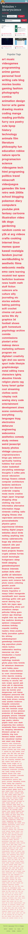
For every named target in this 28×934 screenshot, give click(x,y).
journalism (12, 633)
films (18, 263)
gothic (13, 598)
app (11, 614)
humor (18, 654)
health (12, 282)
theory (18, 854)
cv (21, 838)
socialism (11, 793)
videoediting (16, 781)
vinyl (9, 874)
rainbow (3, 902)
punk (18, 312)
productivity (20, 907)
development (9, 407)
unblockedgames (13, 887)
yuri (22, 606)
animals (7, 138)
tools (16, 734)
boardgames (18, 713)
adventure (9, 665)
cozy (13, 741)
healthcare (10, 808)
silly (13, 293)
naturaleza (21, 909)
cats (15, 80)
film (15, 138)
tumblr (16, 777)
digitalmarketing (11, 824)
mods (18, 841)
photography (10, 92)
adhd (16, 877)
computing (11, 759)
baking (6, 304)
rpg (22, 381)
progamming (7, 725)
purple (19, 806)
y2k (4, 234)
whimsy (9, 636)
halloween (13, 813)
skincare (10, 787)
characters (8, 374)
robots (5, 646)
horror (6, 105)
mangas (8, 803)
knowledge (4, 818)
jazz (3, 757)
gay (10, 457)
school (6, 196)
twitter (20, 894)
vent (3, 741)
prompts (19, 914)
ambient (18, 824)
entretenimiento (13, 904)
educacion (14, 475)
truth (8, 854)
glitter (6, 869)
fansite (20, 687)
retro (5, 192)
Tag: (3, 20)
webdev (18, 751)
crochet (12, 308)
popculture (11, 644)
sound (7, 798)
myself (22, 678)
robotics (16, 720)
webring (18, 911)
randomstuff (4, 889)
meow (4, 685)
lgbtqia (15, 789)
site (13, 544)
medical (15, 794)
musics (23, 871)
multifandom (12, 899)
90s (12, 315)
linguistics (13, 590)
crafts (6, 238)
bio (3, 636)
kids (23, 858)
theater (19, 747)
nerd (15, 785)
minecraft (8, 180)
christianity (9, 697)
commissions (9, 337)
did (5, 834)
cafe (19, 753)
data (8, 687)
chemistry (10, 749)
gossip (16, 897)
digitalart (7, 356)
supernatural (5, 777)
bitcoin (12, 791)
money (5, 538)
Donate (11, 929)
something (11, 901)
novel (22, 751)
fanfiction (7, 279)
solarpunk (17, 876)
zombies (3, 909)
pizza (10, 662)
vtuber (5, 466)
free (3, 620)
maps (12, 799)
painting (15, 304)
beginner (7, 909)
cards (16, 849)
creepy (7, 771)
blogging (18, 196)
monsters (22, 796)
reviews (13, 440)
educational (10, 739)
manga (16, 113)
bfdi (22, 694)
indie (12, 363)
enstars (19, 823)
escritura (9, 861)
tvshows (6, 547)
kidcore (22, 818)
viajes (10, 886)
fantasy (7, 213)
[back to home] (2, 2)
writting (21, 808)
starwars (20, 757)
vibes (14, 872)
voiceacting (4, 848)
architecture (18, 481)
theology (13, 831)
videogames (7, 47)
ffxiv (7, 708)
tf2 (12, 713)
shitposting (4, 833)
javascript (15, 444)
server (9, 859)
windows (6, 625)
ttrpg (17, 418)
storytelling (7, 469)
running (21, 699)
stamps (15, 609)
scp (8, 887)
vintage (6, 451)
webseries (4, 824)
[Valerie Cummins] (21, 41)
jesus (22, 753)
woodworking (9, 914)
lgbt (4, 359)
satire (12, 881)
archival (13, 916)
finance (5, 568)
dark (15, 687)
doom (12, 777)
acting (23, 749)
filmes (14, 727)
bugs (4, 541)
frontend (13, 906)
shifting (12, 907)
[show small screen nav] (26, 1)
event (3, 785)
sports (15, 155)
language (19, 496)
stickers (19, 745)
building (11, 839)
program (7, 352)
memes (7, 246)
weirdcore (16, 484)
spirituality (7, 460)
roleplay (6, 396)
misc (8, 753)
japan (11, 496)
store (3, 755)
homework (17, 833)
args (13, 751)
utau (3, 708)
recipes (9, 683)
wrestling (12, 706)
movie (11, 493)
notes (23, 851)
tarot (16, 596)
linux (16, 242)
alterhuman (16, 839)
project (5, 487)
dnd (9, 359)
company (6, 864)
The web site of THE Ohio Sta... (7, 33)
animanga (19, 801)
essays (5, 593)
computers (9, 205)
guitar (20, 385)
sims (11, 882)
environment (13, 757)
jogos (14, 604)
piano (16, 668)
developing (12, 909)
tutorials (13, 853)
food (18, 76)
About (5, 929)
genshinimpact (5, 841)
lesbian (12, 736)
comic (17, 230)
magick (24, 902)
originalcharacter (5, 879)
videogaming (10, 821)
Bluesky (22, 926)
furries (20, 553)
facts (13, 892)
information (7, 508)
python (21, 633)
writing (6, 80)
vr (20, 590)
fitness (13, 514)
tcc (23, 801)
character (13, 856)
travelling (21, 727)
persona (15, 779)
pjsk (21, 683)
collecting (18, 583)
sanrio (21, 359)
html (5, 172)
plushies (10, 701)
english (5, 617)
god (10, 747)
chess (12, 630)
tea (10, 751)
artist (15, 341)
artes (14, 773)
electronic (5, 747)
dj (20, 763)
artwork (4, 804)
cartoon (5, 614)
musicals (16, 660)
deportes (11, 676)
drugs (11, 841)
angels (14, 804)
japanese (15, 547)
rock (14, 396)
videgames (10, 911)
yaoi (18, 544)
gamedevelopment (11, 565)
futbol (11, 593)
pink (16, 209)
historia (4, 749)
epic (3, 793)
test (15, 275)
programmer (5, 775)
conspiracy (10, 818)
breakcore (18, 701)
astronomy (18, 517)
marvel (5, 601)
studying (18, 676)
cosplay (16, 490)
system (17, 588)
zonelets (5, 706)
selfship (15, 858)
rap (15, 617)
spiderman (4, 859)
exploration (12, 896)
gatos (13, 523)
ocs (11, 122)
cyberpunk (16, 451)
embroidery (21, 892)
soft (15, 851)
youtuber (21, 876)
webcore (17, 457)
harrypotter (18, 836)
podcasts (13, 803)
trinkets (23, 781)
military (9, 881)
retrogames (4, 829)
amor (4, 678)
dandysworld (17, 862)
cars (11, 271)
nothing (6, 535)
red (2, 907)
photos (15, 447)
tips (17, 909)
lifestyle (20, 363)
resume (22, 596)
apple (12, 874)
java (11, 798)
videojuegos (10, 184)
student (19, 736)
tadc (5, 906)
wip (9, 541)
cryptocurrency (11, 884)
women (17, 826)
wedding (14, 816)
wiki (19, 598)
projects (12, 550)
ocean (7, 673)
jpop (15, 749)
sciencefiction (9, 35)
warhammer (9, 906)
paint (7, 917)
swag (4, 699)
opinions (17, 912)
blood (14, 882)
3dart (17, 848)
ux (5, 858)
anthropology (11, 823)
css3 (6, 902)
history (4, 35)
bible (17, 813)
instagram (7, 877)
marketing (8, 348)
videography (19, 767)
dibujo (9, 869)
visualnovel (9, 804)
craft (14, 692)
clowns (11, 755)
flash (20, 779)
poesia (8, 834)
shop (14, 499)
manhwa (18, 739)
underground (4, 874)
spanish (16, 683)
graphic (5, 722)
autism (5, 571)
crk (2, 864)
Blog (19, 929)
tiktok (6, 794)
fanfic (4, 604)
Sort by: (4, 16)
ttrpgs (17, 508)
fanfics (12, 851)
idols (6, 887)
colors (16, 808)
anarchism (5, 745)
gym (23, 598)
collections (4, 899)
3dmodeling (18, 729)
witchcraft (17, 541)
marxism (16, 892)
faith (15, 909)
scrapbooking (8, 826)
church (19, 877)
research (6, 544)
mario (16, 755)
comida (6, 334)
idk (4, 222)
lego (13, 783)
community (16, 411)
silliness (9, 907)
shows (15, 323)
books (16, 84)
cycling (19, 844)
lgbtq (18, 374)
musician (22, 911)
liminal (21, 841)
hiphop (20, 692)
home (22, 697)
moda (4, 493)
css (15, 359)
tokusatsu (9, 916)
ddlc (16, 914)
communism (15, 704)
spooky (23, 896)
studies (16, 907)
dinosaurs (6, 732)
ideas (9, 799)
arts (15, 290)
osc (12, 652)
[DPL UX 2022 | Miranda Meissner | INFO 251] (21, 28)
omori (8, 741)
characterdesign (16, 673)
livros (18, 749)
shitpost (17, 867)
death (20, 722)
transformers (17, 743)
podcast (5, 718)
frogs (15, 829)
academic (10, 848)
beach (3, 892)
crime (13, 886)
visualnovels (7, 588)
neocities (20, 869)
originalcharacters (11, 454)
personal (8, 76)
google (19, 887)
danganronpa (7, 692)
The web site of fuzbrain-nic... (7, 46)
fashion (18, 88)
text (22, 819)
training (19, 879)
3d (14, 319)
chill (3, 809)
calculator (20, 881)
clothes (6, 392)
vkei (20, 680)
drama (3, 796)
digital (13, 529)
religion (6, 381)
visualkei (8, 896)
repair (15, 901)
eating (18, 814)
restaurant (4, 808)
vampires (19, 577)
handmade (11, 864)
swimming (20, 791)
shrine (16, 697)
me (14, 352)
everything (8, 414)
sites (3, 834)
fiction (11, 286)
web (12, 192)
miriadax (7, 899)
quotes (3, 844)
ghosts (14, 846)
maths (10, 743)
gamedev (8, 188)
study (5, 440)
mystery (5, 630)
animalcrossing (4, 897)
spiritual (11, 902)
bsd (20, 803)
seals (17, 856)
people (19, 794)
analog (21, 799)
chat (20, 514)
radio (22, 511)
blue (14, 725)
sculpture (7, 813)
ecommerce (12, 745)
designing (9, 729)
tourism (4, 816)
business (19, 279)
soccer (5, 475)
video (20, 217)
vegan (20, 896)
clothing (6, 502)
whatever (4, 765)
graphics (7, 319)
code (21, 400)
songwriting (4, 881)
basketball (14, 466)
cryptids (23, 846)
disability (14, 889)
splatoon (5, 622)
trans (21, 370)
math (20, 282)
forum (23, 789)
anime (6, 72)
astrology (6, 598)
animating (17, 884)
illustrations (10, 858)
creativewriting (20, 872)
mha (7, 891)
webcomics (8, 433)
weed (3, 789)
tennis (23, 823)
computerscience (7, 779)
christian (19, 819)
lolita (15, 753)
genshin (5, 585)
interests (14, 568)
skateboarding (8, 606)
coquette (5, 628)
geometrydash (4, 904)
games (15, 72)
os (22, 869)
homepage (15, 809)
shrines (20, 849)
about (14, 532)
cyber (19, 773)
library (13, 826)
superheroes (13, 854)
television (17, 574)
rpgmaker (22, 853)
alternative (19, 505)
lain (9, 604)
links (15, 662)
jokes (3, 916)
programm (17, 899)
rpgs (3, 720)
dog (3, 644)
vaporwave (7, 517)
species (21, 867)
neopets (22, 904)
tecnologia (14, 556)
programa (4, 823)
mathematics (7, 649)
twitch (19, 706)
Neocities (5, 926)
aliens (17, 606)
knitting (11, 577)
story (14, 400)
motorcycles (22, 906)
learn (23, 811)
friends (17, 378)
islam (12, 894)
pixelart (6, 341)
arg (13, 234)
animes (12, 553)
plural (3, 814)
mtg (19, 859)
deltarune (7, 425)
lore (12, 487)
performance (4, 861)
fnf (3, 665)
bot (8, 866)
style (4, 683)
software (19, 348)
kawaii (6, 251)
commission (12, 879)
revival (15, 881)
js (14, 808)
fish (23, 580)
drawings (17, 614)
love (22, 188)
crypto (5, 553)
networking (14, 834)
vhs (22, 804)
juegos (20, 529)
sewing (6, 400)
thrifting (20, 809)
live (9, 856)
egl (11, 814)
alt (12, 687)
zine (17, 652)
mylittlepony (4, 856)
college (4, 763)
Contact (19, 931)
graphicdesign (10, 367)
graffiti (9, 833)
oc (23, 230)
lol (3, 697)
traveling (5, 680)
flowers (13, 478)
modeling (4, 801)
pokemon (8, 201)
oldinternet (12, 877)
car (18, 732)
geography (6, 715)
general (11, 828)
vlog (11, 734)
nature (6, 155)
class (22, 882)
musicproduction (6, 851)
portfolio (18, 117)
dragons (5, 657)
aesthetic (8, 263)
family (4, 633)
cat (13, 312)
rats (3, 826)
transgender (20, 593)
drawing (7, 109)
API (23, 929)
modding (14, 628)
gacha (3, 836)
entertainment (10, 403)
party (3, 887)
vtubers (7, 761)
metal (5, 370)
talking (15, 844)
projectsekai (11, 917)
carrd (4, 668)
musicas (19, 851)
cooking (16, 238)
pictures (14, 715)
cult (8, 904)
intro (11, 617)
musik (3, 906)
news (5, 282)
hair (16, 823)
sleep (17, 559)
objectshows (18, 685)
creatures (23, 897)
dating (8, 901)
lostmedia (8, 871)
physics (5, 523)
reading (7, 117)
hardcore (4, 811)
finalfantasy (18, 904)
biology (5, 478)
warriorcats (9, 785)
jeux (18, 901)
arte (14, 105)
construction (13, 769)
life (17, 188)
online (4, 676)
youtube (7, 209)
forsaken (15, 864)
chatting (10, 794)
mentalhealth (7, 596)
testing (5, 529)
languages (8, 418)
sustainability (20, 829)
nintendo (6, 511)
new (16, 886)
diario (24, 907)
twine (6, 757)
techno (6, 793)
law (8, 690)
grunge (13, 732)
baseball (4, 773)
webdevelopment (9, 638)
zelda (22, 891)
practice (7, 862)
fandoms (6, 484)
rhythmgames (17, 874)
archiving (17, 916)
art (3, 47)
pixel (19, 690)
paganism (10, 889)
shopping (6, 499)
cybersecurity (16, 538)
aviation (18, 831)
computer (6, 481)
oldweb (21, 478)
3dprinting (20, 787)
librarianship (19, 47)
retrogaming (5, 769)
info (22, 535)
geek (16, 869)
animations (6, 609)
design (20, 101)
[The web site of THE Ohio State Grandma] (7, 28)
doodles (11, 866)
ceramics (4, 838)
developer (19, 620)
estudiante (10, 829)
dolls (11, 571)
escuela (10, 773)
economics (10, 801)
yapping (19, 821)
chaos (11, 871)
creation (4, 821)
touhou (11, 646)
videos (20, 234)
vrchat (22, 886)
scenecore (6, 711)
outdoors (20, 725)
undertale (6, 490)
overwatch (7, 892)
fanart (12, 385)
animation (8, 101)
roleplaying (15, 678)
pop (3, 759)
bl (11, 685)
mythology (6, 660)
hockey (15, 806)
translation (13, 775)
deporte (20, 755)
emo (5, 271)
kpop (12, 126)
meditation (12, 876)
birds (20, 532)
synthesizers (4, 884)
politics (7, 176)
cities (13, 914)
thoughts (6, 472)
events (11, 583)
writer (10, 846)
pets (23, 472)
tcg (13, 911)
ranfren (21, 916)
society (3, 849)
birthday (14, 625)
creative (19, 493)
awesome (5, 743)
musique (3, 882)
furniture (8, 844)
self (2, 914)
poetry (19, 122)
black (10, 892)
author (3, 803)
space (21, 275)
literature (8, 142)
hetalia (18, 843)
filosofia (7, 882)
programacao (12, 819)
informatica (7, 505)
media (20, 267)
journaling (8, 297)
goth (4, 326)
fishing (23, 806)
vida (10, 809)
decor (19, 866)
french (22, 854)
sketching (4, 799)
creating (4, 846)
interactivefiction (11, 897)
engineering (9, 429)
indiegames (6, 694)
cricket (21, 813)
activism (14, 711)
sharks (14, 747)
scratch (4, 753)
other (17, 571)
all (10, 574)
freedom (4, 806)
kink (8, 902)
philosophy (9, 147)
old (6, 759)
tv (22, 259)
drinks (5, 914)
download (16, 917)
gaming (7, 88)
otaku (15, 828)
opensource (9, 796)
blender (5, 670)
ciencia (17, 906)
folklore (3, 853)
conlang (20, 858)
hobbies (6, 463)
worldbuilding (11, 259)
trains (12, 761)
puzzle (12, 585)
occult (5, 556)
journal (17, 255)
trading (9, 783)
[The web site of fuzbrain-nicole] (7, 41)
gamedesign (7, 641)
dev (3, 739)
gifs (8, 685)
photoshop (4, 917)
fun (20, 147)
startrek (19, 864)
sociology (20, 798)
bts (3, 729)
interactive (17, 641)
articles (22, 862)
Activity (5, 13)
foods (9, 699)
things (18, 741)
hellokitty (5, 734)
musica (18, 109)
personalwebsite (10, 520)
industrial (18, 882)
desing (3, 894)
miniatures (9, 912)
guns (13, 859)
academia (18, 811)
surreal (3, 831)
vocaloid (7, 275)
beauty (6, 447)
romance (17, 580)
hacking (17, 460)
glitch (12, 844)
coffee (17, 472)
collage (21, 718)
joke (21, 899)
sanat (22, 866)
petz (13, 833)
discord (18, 487)
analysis (7, 814)
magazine (8, 836)
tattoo (14, 841)
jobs (15, 911)
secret (6, 916)
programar (18, 783)
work (11, 580)
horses (9, 763)
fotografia (5, 704)
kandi (19, 789)
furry (5, 122)
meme (20, 617)
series (5, 315)
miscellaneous (4, 911)
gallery (13, 657)
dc (15, 787)
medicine (10, 620)
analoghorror (5, 843)
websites (6, 532)
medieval (8, 816)
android (6, 751)
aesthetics (8, 436)
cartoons (19, 213)
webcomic (8, 267)
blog (21, 80)
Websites (8, 6)
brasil (11, 722)
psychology (8, 330)
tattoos (22, 793)
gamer (4, 781)
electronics (8, 422)
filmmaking (13, 718)
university (23, 843)
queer (16, 246)
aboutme (7, 378)
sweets (3, 872)
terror (15, 821)
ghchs (4, 662)
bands (18, 804)
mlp (13, 502)
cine (8, 678)
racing (22, 814)
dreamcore (19, 665)
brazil (7, 819)
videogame (9, 167)
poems (5, 580)
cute (5, 126)
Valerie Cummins (19, 46)
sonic (14, 392)
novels (12, 670)
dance (15, 345)
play (22, 859)
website (15, 301)
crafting (15, 511)
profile (5, 574)
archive (20, 330)
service (18, 816)
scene (5, 411)
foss (14, 848)
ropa (18, 796)
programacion (11, 159)
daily (3, 869)
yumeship (21, 769)
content (13, 861)
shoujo (3, 871)
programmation (5, 867)
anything (14, 535)
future (19, 886)
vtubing (3, 891)
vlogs (3, 858)
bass (6, 894)
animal (12, 869)
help (3, 771)
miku (18, 785)
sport (5, 363)
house (19, 891)
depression (20, 834)
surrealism (17, 793)
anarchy (8, 853)
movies (6, 84)
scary (3, 819)
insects (4, 783)
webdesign (19, 469)
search (14, 814)
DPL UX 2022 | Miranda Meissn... (21, 33)
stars (4, 690)
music (10, 59)
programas (9, 806)
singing (5, 514)
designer (5, 907)
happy (3, 912)
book (17, 502)
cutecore (7, 290)
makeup (6, 345)
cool (4, 389)
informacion (18, 871)
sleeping (12, 562)
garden (18, 838)
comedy (19, 436)
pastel (16, 761)
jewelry (9, 720)
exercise (9, 894)
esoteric (17, 853)
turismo (22, 824)
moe (3, 877)
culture (6, 293)
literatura (5, 736)
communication (9, 872)
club (5, 912)
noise (4, 701)
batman (16, 859)
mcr (18, 763)
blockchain (4, 866)
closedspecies (12, 843)
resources (6, 652)
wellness (8, 831)
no (10, 680)
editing (13, 370)
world (15, 801)
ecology (12, 771)
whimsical (13, 891)
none (16, 722)
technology (9, 134)
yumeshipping (5, 886)
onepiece (12, 849)
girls (7, 755)
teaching (17, 649)
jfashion (19, 670)
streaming (13, 389)
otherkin (7, 809)
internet (7, 242)
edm (17, 803)
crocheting (13, 838)
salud (15, 791)
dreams (5, 590)
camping (15, 866)
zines (21, 407)
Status (8, 931)
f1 (2, 751)
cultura (3, 798)
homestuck (14, 326)
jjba (7, 846)
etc (16, 297)
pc (20, 761)
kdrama (16, 799)
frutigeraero (8, 559)
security (15, 680)
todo (16, 879)
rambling (19, 897)
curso (21, 833)
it (12, 472)
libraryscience (19, 35)
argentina (13, 912)
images (14, 763)
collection (5, 767)
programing (16, 172)
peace (21, 912)
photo (4, 583)
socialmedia (6, 727)
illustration (9, 217)
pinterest (21, 711)
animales (9, 781)
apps (19, 604)
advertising (4, 896)
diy (16, 315)
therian (23, 785)
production (6, 713)
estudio (21, 856)
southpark (9, 789)
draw (23, 759)
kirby (3, 813)
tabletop (14, 796)
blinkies (19, 526)
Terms (13, 931)
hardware (5, 787)
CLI (15, 929)
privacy (15, 699)
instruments (16, 894)
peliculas (6, 612)
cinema (6, 312)
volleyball (21, 715)
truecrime (15, 798)
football (6, 323)
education (8, 151)
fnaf (12, 463)
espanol (16, 896)
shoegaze (12, 862)
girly (3, 761)
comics (7, 97)
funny (5, 385)
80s (12, 753)
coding (6, 113)
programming (11, 67)
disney (7, 876)
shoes (8, 811)
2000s (19, 192)
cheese (21, 901)
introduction (7, 654)
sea (19, 917)
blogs (4, 457)
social (18, 463)
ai (9, 234)
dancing (12, 601)
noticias (3, 876)
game (21, 105)
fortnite (21, 662)
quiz (15, 871)
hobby (10, 668)
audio (4, 687)
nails (18, 828)
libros (4, 577)
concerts (19, 846)
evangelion (19, 889)
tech (20, 167)
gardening (9, 226)
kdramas (13, 836)
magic (5, 496)
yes (3, 794)
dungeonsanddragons (18, 902)
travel (16, 176)
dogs (10, 222)
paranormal (16, 694)
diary (18, 201)
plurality (19, 765)
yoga (9, 765)
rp (3, 673)
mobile (21, 848)
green (3, 791)
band (4, 550)
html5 (4, 562)
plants (15, 381)
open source (11, 926)
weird (5, 444)
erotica (7, 849)
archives (4, 854)
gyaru (19, 612)
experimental (8, 526)
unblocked (11, 767)
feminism (13, 708)
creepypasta (15, 622)
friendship (16, 818)
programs (22, 861)
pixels (19, 644)
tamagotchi (4, 901)
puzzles (19, 630)
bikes (10, 867)
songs (20, 708)
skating (14, 765)
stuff (4, 286)
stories (6, 301)
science (7, 163)
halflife (24, 912)
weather (7, 791)
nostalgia (17, 251)
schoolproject (5, 839)
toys (18, 601)
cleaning (13, 811)
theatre (20, 550)
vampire (3, 862)
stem (16, 891)
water (8, 838)
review (17, 861)
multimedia (20, 775)
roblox (20, 151)
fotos (9, 891)
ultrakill (13, 867)
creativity (18, 356)
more (23, 889)
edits (22, 914)
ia (16, 872)
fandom (7, 255)
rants (22, 831)
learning (20, 271)
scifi (4, 308)
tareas (22, 917)
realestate (18, 759)
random (7, 230)
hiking (13, 612)
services (18, 771)
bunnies (13, 690)
